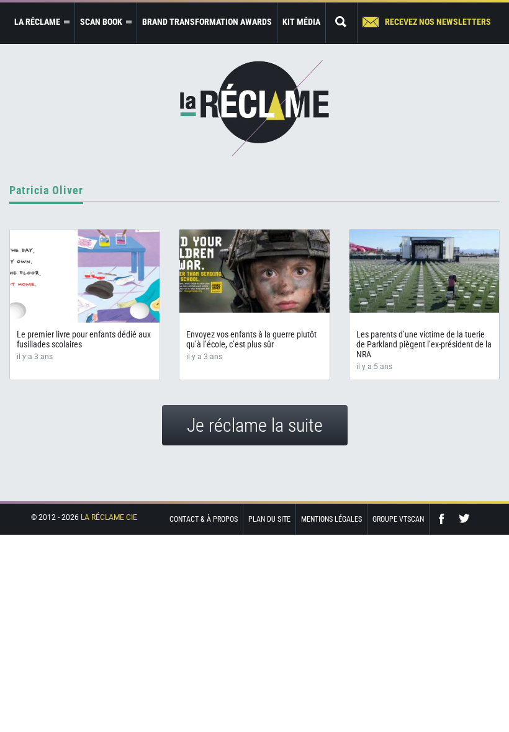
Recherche (341, 22)
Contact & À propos (203, 519)
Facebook (444, 519)
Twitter (464, 519)
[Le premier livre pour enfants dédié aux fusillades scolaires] (85, 276)
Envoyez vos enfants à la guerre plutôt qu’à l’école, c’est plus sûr (251, 339)
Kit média (301, 22)
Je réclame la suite (255, 425)
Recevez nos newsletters (438, 22)
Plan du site (269, 519)
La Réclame (254, 108)
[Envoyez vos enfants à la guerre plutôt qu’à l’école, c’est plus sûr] (254, 271)
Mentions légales (331, 519)
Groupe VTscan (398, 519)
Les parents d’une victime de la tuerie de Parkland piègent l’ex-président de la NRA (424, 344)
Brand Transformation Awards (207, 22)
